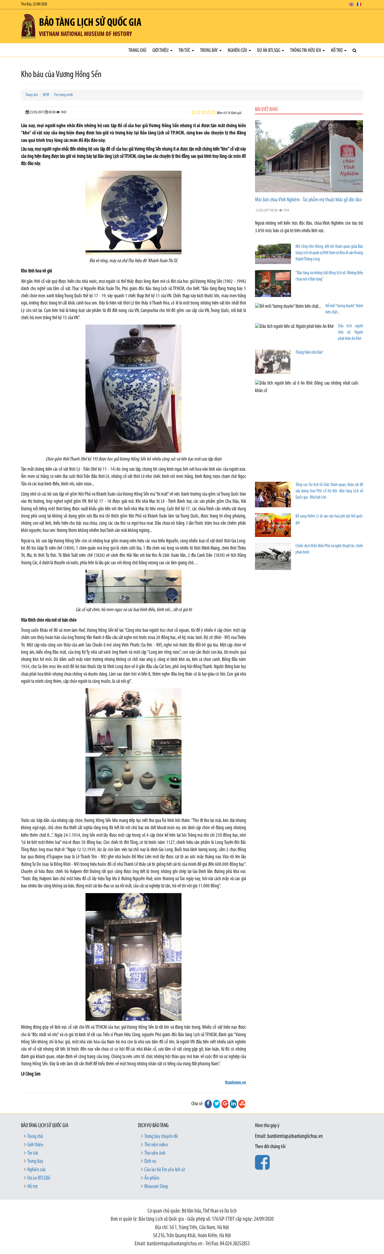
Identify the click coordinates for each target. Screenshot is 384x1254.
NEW (46, 95)
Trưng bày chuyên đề (161, 1136)
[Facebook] (208, 1104)
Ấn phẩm (151, 1178)
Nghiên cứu (238, 50)
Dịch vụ (150, 1161)
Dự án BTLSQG (269, 50)
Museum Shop (156, 1187)
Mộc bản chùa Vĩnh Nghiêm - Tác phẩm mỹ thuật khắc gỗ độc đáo (308, 200)
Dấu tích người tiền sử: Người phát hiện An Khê (350, 332)
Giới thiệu (161, 50)
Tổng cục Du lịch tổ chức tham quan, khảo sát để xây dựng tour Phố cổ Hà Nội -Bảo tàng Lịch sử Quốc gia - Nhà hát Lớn (329, 491)
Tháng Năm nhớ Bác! (309, 352)
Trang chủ (137, 50)
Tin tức (184, 50)
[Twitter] (216, 1104)
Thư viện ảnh (154, 1153)
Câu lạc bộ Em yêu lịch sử (164, 1170)
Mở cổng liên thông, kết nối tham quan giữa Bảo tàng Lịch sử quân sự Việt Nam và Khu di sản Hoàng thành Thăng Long (329, 253)
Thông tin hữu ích (306, 50)
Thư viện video (156, 1145)
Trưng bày (209, 50)
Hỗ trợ (337, 50)
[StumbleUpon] (241, 1104)
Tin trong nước (63, 95)
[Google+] (225, 1104)
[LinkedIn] (233, 1104)
